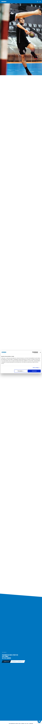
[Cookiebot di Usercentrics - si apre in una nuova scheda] (33, 352)
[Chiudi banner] (40, 352)
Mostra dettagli (36, 367)
